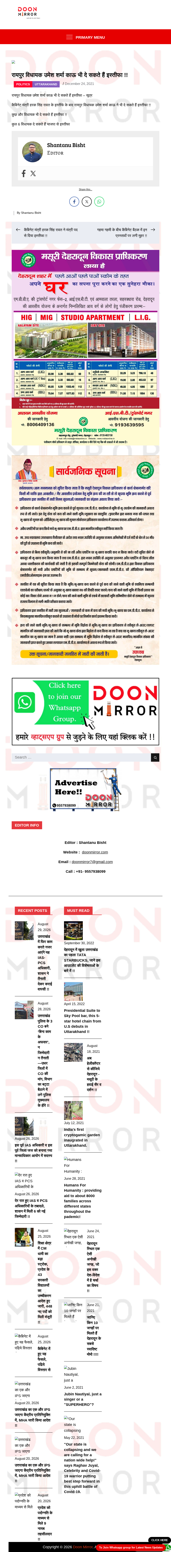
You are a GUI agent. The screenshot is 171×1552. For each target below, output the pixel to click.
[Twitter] (33, 173)
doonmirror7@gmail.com (92, 862)
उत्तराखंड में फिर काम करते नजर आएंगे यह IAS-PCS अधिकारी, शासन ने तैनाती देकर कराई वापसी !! (45, 962)
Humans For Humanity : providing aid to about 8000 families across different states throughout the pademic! (83, 1201)
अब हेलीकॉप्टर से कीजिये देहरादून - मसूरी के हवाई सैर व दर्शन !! (94, 1074)
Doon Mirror (83, 1547)
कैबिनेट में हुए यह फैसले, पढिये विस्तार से (44, 1359)
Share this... (85, 189)
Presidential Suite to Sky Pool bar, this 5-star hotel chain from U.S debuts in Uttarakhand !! (82, 1021)
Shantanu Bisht (31, 212)
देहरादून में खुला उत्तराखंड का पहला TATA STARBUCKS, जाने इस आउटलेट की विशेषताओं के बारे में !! (82, 960)
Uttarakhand (46, 84)
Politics (23, 84)
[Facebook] (23, 173)
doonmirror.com (95, 852)
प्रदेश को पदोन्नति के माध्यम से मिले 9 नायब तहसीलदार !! (45, 1523)
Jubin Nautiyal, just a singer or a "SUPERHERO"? (83, 1399)
